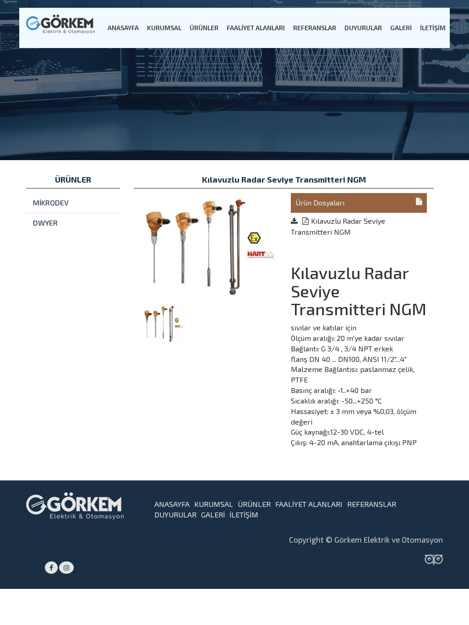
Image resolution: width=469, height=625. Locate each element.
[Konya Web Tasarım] (434, 559)
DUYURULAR (363, 28)
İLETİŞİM (433, 28)
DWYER (45, 222)
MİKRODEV (51, 202)
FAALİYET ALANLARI (256, 28)
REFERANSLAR (314, 28)
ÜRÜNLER (204, 28)
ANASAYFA (123, 28)
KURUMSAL (164, 28)
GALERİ (401, 28)
